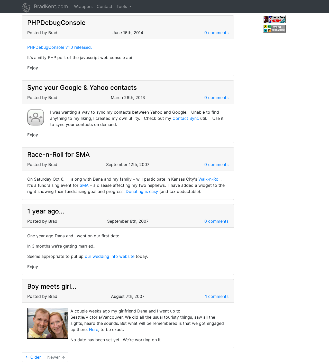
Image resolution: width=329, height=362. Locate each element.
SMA (84, 185)
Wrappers (83, 6)
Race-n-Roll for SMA (58, 154)
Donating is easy (142, 191)
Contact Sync (185, 118)
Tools (122, 6)
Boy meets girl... (51, 286)
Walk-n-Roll (209, 179)
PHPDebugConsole (56, 22)
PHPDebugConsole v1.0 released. (59, 47)
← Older (33, 357)
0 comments (216, 32)
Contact (104, 6)
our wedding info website (109, 256)
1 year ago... (45, 211)
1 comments (217, 296)
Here (93, 329)
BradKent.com (51, 6)
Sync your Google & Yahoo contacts (82, 87)
